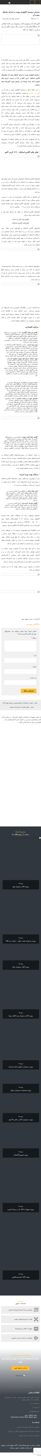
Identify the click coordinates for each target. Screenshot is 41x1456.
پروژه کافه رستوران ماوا (20, 967)
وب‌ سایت (33, 678)
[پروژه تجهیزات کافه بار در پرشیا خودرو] (21, 1188)
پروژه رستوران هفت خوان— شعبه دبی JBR (21, 941)
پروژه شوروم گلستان (21, 1155)
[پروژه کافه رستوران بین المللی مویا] (21, 998)
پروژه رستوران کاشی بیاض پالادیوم (21, 1119)
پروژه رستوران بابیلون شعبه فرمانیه (21, 1067)
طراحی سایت (35, 1445)
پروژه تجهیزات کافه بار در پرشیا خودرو (21, 1209)
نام (34, 655)
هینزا (20, 1445)
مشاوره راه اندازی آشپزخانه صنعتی (28, 1427)
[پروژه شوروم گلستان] (21, 1144)
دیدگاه (33, 638)
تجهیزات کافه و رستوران (16, 1431)
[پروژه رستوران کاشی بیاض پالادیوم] (21, 1111)
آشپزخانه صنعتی (34, 93)
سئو (28, 1445)
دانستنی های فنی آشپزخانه (10, 18)
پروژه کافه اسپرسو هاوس (21, 1277)
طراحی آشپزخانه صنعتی (31, 1431)
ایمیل (34, 667)
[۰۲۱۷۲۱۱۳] (38, 2)
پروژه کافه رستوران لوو (21, 886)
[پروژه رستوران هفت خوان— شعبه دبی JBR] (21, 920)
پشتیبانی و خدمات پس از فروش (29, 1435)
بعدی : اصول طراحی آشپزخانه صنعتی (22, 707)
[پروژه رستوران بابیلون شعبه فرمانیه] (21, 1048)
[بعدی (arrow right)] (38, 1455)
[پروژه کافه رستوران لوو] (21, 866)
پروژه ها (21, 883)
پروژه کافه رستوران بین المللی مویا (21, 1016)
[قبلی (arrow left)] (40, 1455)
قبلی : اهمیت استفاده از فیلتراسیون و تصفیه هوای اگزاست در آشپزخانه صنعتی (19, 703)
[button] (32, 2)
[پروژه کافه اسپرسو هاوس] (21, 1250)
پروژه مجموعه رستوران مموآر (20, 1090)
